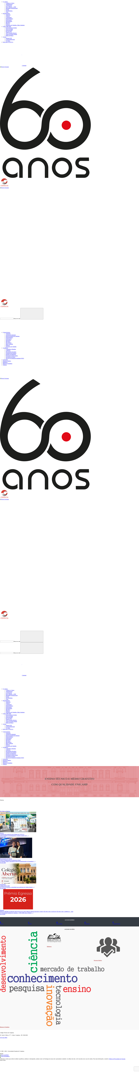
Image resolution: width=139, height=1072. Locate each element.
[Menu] (11, 377)
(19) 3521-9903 (3, 1037)
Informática (8, 340)
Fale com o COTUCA (8, 42)
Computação (9, 17)
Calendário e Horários (11, 349)
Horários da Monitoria (11, 354)
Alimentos (8, 14)
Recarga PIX (9, 31)
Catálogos (8, 350)
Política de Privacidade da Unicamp (117, 1058)
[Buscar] (11, 630)
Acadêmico (5, 348)
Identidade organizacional (12, 8)
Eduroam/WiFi (9, 30)
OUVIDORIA (9, 10)
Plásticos (8, 24)
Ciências (8, 16)
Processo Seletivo (7, 361)
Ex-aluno (8, 40)
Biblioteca (5, 362)
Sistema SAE (9, 38)
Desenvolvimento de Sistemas (12, 336)
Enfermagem (9, 20)
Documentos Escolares (11, 351)
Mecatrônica (8, 342)
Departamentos (6, 13)
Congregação (9, 5)
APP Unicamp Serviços (11, 33)
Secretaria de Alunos (10, 357)
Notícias (5, 364)
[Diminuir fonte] (33, 54)
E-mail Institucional (10, 39)
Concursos (5, 359)
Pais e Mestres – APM (11, 7)
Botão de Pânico (9, 35)
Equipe (7, 9)
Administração (9, 4)
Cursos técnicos (6, 332)
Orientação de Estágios (11, 353)
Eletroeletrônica (9, 18)
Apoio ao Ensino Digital (11, 34)
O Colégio (5, 1)
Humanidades (9, 21)
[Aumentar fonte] (11, 54)
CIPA (7, 12)
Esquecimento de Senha (11, 27)
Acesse (4, 37)
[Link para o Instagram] (11, 329)
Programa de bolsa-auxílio (12, 355)
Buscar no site (17, 318)
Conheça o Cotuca (10, 3)
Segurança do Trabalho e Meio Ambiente (15, 25)
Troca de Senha (9, 29)
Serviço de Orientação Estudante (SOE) (15, 358)
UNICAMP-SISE (7, 26)
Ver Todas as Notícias (5, 811)
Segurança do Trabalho (11, 346)
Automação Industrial (11, 335)
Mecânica (8, 22)
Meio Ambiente (9, 344)
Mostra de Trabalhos (7, 363)
